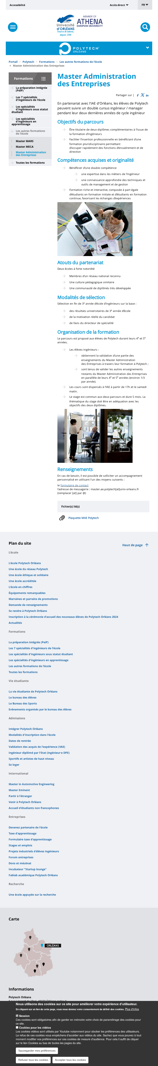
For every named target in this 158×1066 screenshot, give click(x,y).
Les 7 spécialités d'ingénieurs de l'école (30, 98)
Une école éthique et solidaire (28, 575)
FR (144, 5)
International (18, 773)
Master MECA (25, 146)
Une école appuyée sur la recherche (32, 894)
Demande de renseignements (28, 605)
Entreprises (17, 817)
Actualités (15, 623)
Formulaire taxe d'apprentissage (30, 839)
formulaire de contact (74, 485)
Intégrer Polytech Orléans (26, 729)
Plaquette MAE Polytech (83, 518)
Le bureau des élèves (22, 697)
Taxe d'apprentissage (22, 833)
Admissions (17, 718)
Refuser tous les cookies (33, 1059)
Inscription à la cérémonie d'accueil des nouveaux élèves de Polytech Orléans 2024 (63, 617)
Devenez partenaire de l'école (28, 827)
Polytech (28, 62)
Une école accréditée (22, 581)
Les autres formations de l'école (81, 62)
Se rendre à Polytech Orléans (28, 611)
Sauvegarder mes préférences (36, 1050)
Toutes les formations (30, 162)
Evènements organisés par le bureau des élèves (40, 709)
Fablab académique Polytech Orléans (33, 875)
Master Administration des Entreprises (31, 153)
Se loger (14, 764)
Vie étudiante (19, 681)
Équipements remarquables (27, 593)
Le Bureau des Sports (23, 703)
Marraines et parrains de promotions (33, 599)
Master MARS (25, 141)
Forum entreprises (21, 857)
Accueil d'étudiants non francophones (34, 808)
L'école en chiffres (20, 587)
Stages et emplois (20, 845)
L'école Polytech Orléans (25, 563)
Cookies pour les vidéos (35, 1027)
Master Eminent (19, 790)
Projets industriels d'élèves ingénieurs (34, 851)
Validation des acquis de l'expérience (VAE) (37, 747)
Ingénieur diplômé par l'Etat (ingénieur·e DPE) (39, 752)
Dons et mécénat (20, 863)
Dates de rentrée (20, 741)
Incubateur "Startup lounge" (28, 869)
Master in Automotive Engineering (31, 784)
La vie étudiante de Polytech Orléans (33, 691)
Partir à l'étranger (20, 796)
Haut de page (132, 545)
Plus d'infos (132, 1009)
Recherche (16, 884)
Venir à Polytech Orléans (25, 802)
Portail (13, 62)
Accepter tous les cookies (70, 1059)
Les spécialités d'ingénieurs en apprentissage (24, 121)
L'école (13, 552)
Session (24, 1016)
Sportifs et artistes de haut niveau (31, 758)
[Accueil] (65, 22)
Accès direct (117, 5)
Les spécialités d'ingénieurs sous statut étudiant (30, 109)
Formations (47, 62)
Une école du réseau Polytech (28, 569)
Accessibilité (17, 5)
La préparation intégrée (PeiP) (31, 89)
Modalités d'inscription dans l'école (32, 735)
